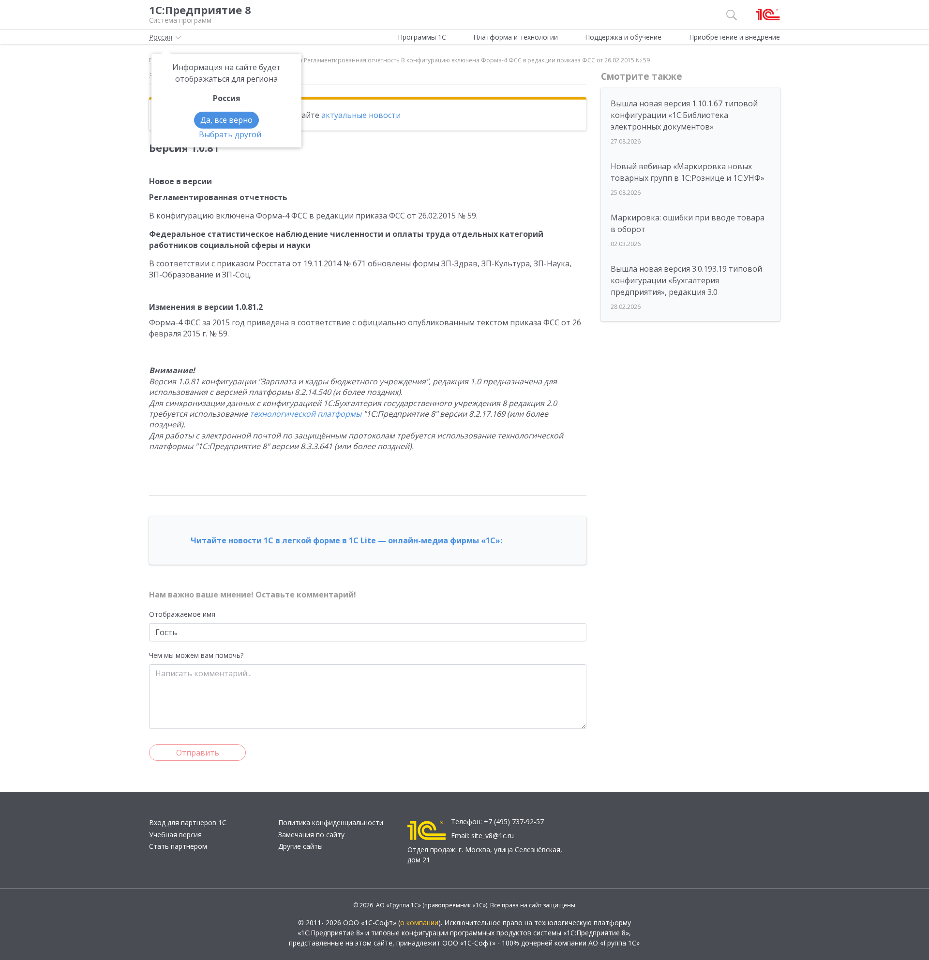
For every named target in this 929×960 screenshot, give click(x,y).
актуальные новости (361, 115)
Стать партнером (178, 846)
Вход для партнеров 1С (187, 822)
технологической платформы (305, 413)
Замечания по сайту (311, 834)
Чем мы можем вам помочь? (196, 655)
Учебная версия (175, 834)
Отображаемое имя (182, 614)
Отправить (197, 752)
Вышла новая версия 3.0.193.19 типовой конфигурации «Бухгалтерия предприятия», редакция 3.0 (686, 280)
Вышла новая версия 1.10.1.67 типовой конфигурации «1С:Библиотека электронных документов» (684, 115)
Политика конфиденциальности (330, 822)
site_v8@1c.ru (492, 835)
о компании (419, 922)
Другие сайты (300, 846)
